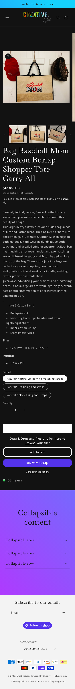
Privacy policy (20, 681)
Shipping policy (58, 681)
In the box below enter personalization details (34, 421)
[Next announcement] (68, 4)
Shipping (7, 192)
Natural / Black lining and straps (27, 395)
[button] (7, 17)
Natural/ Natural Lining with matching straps (35, 378)
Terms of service (38, 681)
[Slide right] (71, 135)
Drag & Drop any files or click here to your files (37, 441)
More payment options (37, 471)
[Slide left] (4, 135)
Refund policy (60, 675)
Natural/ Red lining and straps (25, 387)
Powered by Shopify (41, 675)
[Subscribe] (64, 612)
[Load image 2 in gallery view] (37, 134)
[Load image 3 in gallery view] (57, 134)
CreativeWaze (24, 675)
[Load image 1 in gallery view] (18, 134)
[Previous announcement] (7, 4)
